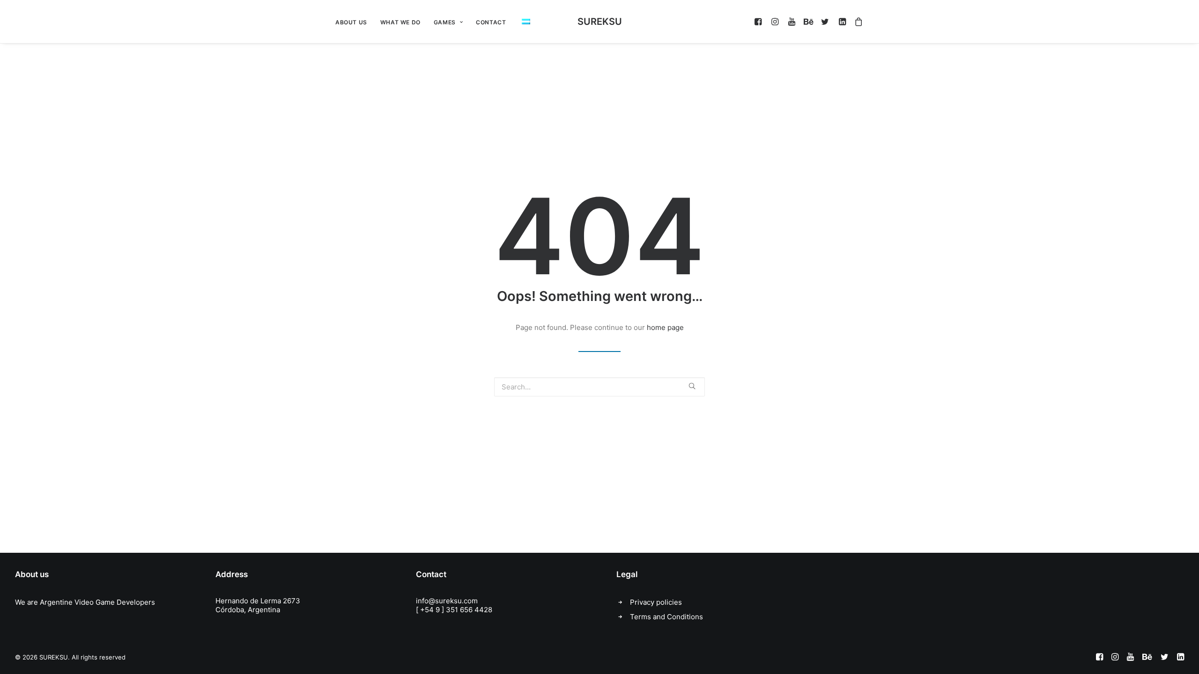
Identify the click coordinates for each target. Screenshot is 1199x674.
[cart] (857, 21)
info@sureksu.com (447, 600)
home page (665, 327)
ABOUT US (351, 22)
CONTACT (491, 22)
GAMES (445, 22)
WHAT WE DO (400, 22)
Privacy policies (656, 602)
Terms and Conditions (666, 616)
